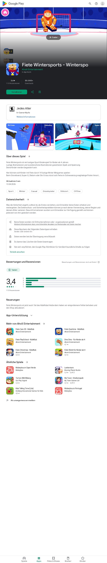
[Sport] (11, 191)
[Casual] (34, 191)
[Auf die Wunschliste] (40, 92)
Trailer (53, 37)
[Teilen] (32, 92)
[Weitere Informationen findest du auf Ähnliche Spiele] (27, 362)
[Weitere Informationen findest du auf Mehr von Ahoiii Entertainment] (44, 324)
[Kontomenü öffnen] (102, 4)
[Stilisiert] (64, 191)
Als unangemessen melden (20, 400)
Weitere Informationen (26, 117)
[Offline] (77, 191)
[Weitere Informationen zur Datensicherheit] (17, 252)
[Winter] (22, 191)
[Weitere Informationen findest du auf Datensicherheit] (28, 199)
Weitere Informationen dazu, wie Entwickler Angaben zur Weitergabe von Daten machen (47, 224)
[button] (30, 136)
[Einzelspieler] (49, 191)
